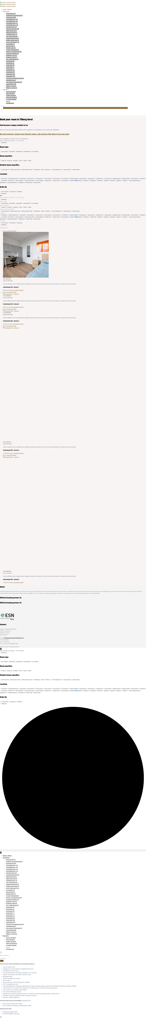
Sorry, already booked (9, 231)
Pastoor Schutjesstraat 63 (14, 51)
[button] (3, 106)
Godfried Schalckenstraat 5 (14, 15)
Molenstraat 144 (11, 48)
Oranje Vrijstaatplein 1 (12, 49)
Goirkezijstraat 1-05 (12, 21)
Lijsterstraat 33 (10, 46)
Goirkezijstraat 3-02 (12, 25)
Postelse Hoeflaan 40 (12, 53)
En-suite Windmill (11, 99)
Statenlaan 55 (10, 61)
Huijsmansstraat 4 (11, 30)
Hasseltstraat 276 (11, 27)
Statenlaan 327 (10, 74)
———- (8, 101)
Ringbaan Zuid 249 (11, 57)
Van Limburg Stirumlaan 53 (14, 82)
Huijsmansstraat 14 (11, 32)
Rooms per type (6, 90)
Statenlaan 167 (10, 72)
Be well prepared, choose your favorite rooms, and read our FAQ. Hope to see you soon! (34, 134)
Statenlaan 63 (10, 65)
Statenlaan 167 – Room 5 (11, 579)
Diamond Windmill (11, 97)
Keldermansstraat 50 (12, 40)
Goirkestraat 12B (11, 17)
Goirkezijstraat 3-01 (12, 23)
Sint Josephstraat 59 (12, 59)
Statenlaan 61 (10, 63)
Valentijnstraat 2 (11, 80)
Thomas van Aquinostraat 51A (15, 78)
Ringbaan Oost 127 (11, 55)
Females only (10, 103)
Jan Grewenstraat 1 (12, 36)
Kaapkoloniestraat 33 (12, 38)
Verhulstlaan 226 (11, 84)
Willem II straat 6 (11, 86)
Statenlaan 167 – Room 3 (11, 321)
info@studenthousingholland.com (14, 638)
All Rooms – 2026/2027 (7, 9)
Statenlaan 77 (10, 68)
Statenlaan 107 (10, 70)
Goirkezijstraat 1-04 (12, 19)
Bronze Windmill (11, 91)
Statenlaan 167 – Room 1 (11, 287)
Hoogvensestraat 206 (12, 28)
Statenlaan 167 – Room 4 (11, 450)
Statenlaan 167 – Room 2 (11, 304)
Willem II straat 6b (11, 87)
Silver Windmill (10, 93)
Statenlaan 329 (10, 76)
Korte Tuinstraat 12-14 (12, 42)
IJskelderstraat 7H (11, 34)
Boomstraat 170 (11, 13)
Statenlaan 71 (10, 67)
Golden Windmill (11, 95)
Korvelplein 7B (10, 44)
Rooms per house (6, 11)
